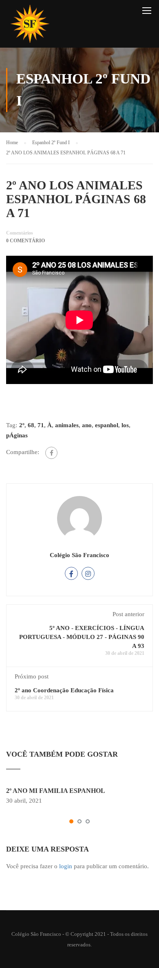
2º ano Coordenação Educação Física (64, 690)
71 (41, 425)
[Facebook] (51, 453)
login (65, 866)
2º (21, 425)
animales (67, 425)
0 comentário (25, 241)
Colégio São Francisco (79, 555)
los (125, 425)
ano (87, 425)
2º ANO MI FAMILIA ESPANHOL (55, 790)
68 (31, 425)
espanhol (106, 425)
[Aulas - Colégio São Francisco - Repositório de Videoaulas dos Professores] (29, 26)
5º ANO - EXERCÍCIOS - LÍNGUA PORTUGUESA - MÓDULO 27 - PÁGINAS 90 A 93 (81, 637)
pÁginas (17, 435)
